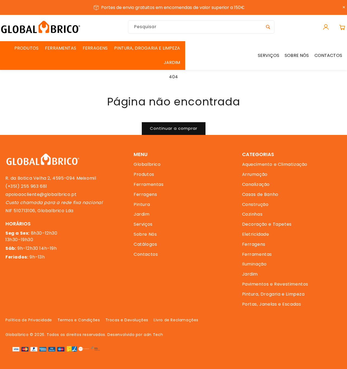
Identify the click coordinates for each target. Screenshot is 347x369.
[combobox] (201, 27)
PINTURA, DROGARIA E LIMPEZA (147, 48)
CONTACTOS (328, 55)
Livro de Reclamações (176, 320)
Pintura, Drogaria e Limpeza (273, 294)
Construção (255, 204)
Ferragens (145, 194)
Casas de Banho (260, 194)
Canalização (256, 184)
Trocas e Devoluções (126, 320)
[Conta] (326, 27)
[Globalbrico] (40, 27)
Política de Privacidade (28, 320)
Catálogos (145, 244)
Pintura (142, 204)
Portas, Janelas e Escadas (271, 304)
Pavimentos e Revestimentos (275, 284)
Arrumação (255, 174)
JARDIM (172, 62)
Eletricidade (255, 234)
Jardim (142, 214)
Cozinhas (252, 214)
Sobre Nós (145, 234)
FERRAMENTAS (60, 48)
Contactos (146, 254)
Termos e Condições (78, 320)
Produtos (144, 174)
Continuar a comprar (173, 128)
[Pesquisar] (268, 27)
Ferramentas (149, 184)
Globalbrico (147, 164)
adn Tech (153, 334)
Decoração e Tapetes (267, 224)
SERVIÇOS (268, 55)
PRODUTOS (26, 48)
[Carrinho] (342, 27)
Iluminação (254, 264)
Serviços (143, 224)
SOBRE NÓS (297, 55)
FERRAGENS (95, 48)
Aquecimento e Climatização (275, 164)
